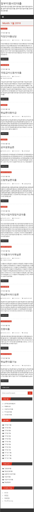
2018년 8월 (7, 430)
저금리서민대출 (8, 479)
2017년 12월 (7, 452)
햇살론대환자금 (9, 112)
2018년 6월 (7, 436)
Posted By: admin (6, 40)
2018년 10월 (7, 425)
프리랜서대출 (8, 414)
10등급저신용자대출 (11, 72)
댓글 (7, 498)
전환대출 (5, 329)
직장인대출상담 (9, 36)
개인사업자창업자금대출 (13, 214)
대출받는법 (7, 406)
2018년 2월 (7, 447)
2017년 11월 (7, 455)
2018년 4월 (7, 441)
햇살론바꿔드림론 (10, 294)
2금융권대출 (7, 468)
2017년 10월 (7, 458)
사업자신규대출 (8, 409)
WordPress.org (8, 501)
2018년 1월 (7, 450)
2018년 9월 (7, 427)
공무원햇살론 (7, 147)
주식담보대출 (8, 412)
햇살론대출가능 (9, 361)
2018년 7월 (7, 433)
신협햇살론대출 (9, 180)
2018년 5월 (7, 438)
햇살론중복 (4, 28)
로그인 (6, 492)
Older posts (6, 387)
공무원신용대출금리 (9, 403)
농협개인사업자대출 (6, 172)
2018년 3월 (7, 444)
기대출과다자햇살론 (11, 254)
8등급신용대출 (4, 65)
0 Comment (17, 40)
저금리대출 (7, 476)
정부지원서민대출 (11, 3)
